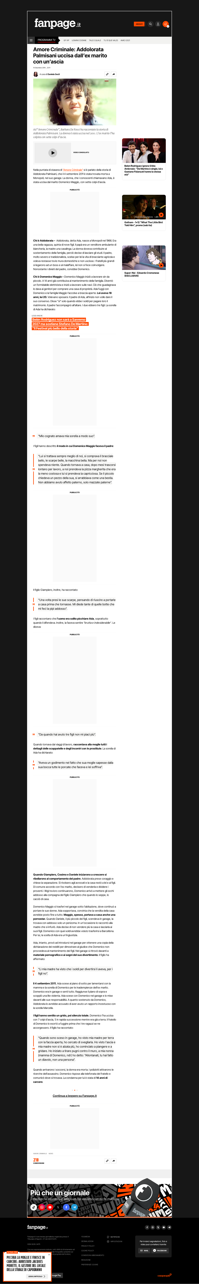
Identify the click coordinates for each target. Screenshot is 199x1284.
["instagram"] (41, 1207)
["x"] (58, 1207)
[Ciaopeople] (165, 1276)
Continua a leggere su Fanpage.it (75, 1096)
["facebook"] (66, 1207)
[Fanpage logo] (54, 24)
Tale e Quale (95, 40)
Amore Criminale (40, 1153)
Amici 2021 (125, 40)
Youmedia (85, 1237)
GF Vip (66, 40)
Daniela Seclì (54, 74)
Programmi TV (47, 39)
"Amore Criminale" (73, 169)
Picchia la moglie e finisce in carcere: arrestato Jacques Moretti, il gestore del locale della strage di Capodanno (26, 1263)
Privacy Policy (87, 1246)
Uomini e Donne (79, 40)
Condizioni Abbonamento (92, 1255)
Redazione (86, 1260)
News (51, 1153)
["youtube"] (50, 1207)
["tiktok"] (33, 1207)
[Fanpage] (37, 1227)
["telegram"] (74, 1207)
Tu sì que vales (111, 40)
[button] (113, 74)
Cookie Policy (87, 1250)
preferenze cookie (89, 1264)
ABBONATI (139, 24)
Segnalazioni (87, 1241)
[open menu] (31, 40)
